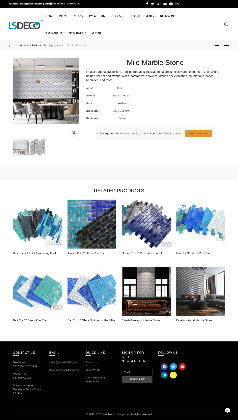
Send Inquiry (198, 133)
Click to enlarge (73, 132)
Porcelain (97, 16)
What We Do (93, 369)
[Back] (11, 45)
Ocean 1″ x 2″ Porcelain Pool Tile (142, 253)
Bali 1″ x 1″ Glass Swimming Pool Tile (91, 320)
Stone (135, 16)
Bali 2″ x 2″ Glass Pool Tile (29, 320)
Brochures (54, 33)
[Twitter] (173, 366)
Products (36, 45)
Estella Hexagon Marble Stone (141, 320)
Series (149, 16)
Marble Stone (148, 133)
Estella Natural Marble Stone (194, 320)
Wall (61, 45)
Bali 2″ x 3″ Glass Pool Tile (193, 253)
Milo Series (165, 133)
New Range (77, 33)
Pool (63, 16)
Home (49, 16)
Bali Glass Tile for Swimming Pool (34, 253)
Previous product (217, 45)
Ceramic (118, 16)
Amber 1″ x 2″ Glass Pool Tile (86, 253)
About (97, 33)
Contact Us (92, 362)
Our (88, 377)
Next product (226, 45)
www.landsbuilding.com (115, 414)
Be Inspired (168, 16)
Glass (78, 16)
